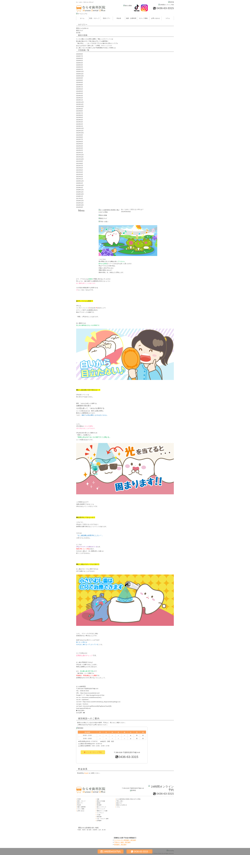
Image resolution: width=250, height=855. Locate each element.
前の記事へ (81, 710)
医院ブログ (79, 30)
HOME (79, 799)
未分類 (78, 32)
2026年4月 (79, 63)
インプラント (87, 249)
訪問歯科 (87, 269)
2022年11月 (79, 130)
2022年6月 (79, 141)
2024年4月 (79, 93)
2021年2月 (79, 176)
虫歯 (87, 215)
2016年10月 (80, 205)
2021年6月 (79, 168)
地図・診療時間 (131, 18)
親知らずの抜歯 (87, 220)
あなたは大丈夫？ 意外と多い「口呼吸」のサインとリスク (94, 45)
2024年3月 (79, 95)
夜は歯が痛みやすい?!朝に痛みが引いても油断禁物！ (92, 41)
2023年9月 (79, 109)
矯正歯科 (87, 229)
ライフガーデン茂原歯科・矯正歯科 (125, 840)
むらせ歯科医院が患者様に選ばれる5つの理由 (128, 799)
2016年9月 (79, 207)
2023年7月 (79, 113)
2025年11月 (79, 74)
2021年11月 (79, 157)
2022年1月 (79, 152)
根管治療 (87, 259)
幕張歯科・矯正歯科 (120, 844)
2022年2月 (79, 150)
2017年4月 (79, 198)
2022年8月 (79, 137)
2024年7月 (79, 87)
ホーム (82, 18)
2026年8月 (79, 54)
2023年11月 (79, 104)
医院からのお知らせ (82, 28)
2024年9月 (79, 82)
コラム (168, 18)
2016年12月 (80, 200)
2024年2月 (79, 98)
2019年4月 (79, 187)
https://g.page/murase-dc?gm (95, 695)
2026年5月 (79, 60)
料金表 (119, 18)
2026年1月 (79, 69)
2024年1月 (79, 100)
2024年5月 (79, 91)
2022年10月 (80, 133)
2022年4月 (79, 146)
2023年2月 (79, 124)
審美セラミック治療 (87, 244)
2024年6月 (79, 89)
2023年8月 (79, 111)
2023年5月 (79, 117)
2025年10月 (80, 76)
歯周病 (87, 225)
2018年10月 (80, 194)
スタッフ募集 (143, 18)
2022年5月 (79, 144)
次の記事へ (79, 712)
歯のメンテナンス (87, 234)
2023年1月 (79, 126)
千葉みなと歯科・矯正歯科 (122, 842)
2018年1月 (79, 196)
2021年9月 (79, 161)
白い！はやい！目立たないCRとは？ (132, 209)
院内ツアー (106, 18)
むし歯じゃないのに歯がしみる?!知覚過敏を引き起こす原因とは (96, 47)
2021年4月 (79, 172)
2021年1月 (79, 179)
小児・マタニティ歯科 (87, 264)
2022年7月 (79, 139)
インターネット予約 (94, 752)
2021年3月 (79, 174)
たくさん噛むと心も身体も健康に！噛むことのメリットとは (94, 39)
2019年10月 (80, 185)
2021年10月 (80, 159)
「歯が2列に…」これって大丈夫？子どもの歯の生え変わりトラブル (97, 43)
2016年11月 (79, 203)
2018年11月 (79, 192)
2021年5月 (79, 170)
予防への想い (119, 801)
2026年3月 (79, 65)
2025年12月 (80, 71)
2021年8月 (79, 163)
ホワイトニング (87, 239)
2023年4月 (79, 119)
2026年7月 (79, 56)
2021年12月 (80, 154)
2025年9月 (79, 78)
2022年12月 (80, 128)
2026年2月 (79, 67)
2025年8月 (79, 80)
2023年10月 (80, 106)
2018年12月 (80, 189)
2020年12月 (80, 181)
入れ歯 (87, 254)
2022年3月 (79, 148)
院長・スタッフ (94, 18)
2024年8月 (79, 84)
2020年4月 (79, 183)
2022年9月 (79, 135)
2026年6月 (79, 58)
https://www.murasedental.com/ (90, 693)
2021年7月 (79, 165)
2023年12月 (80, 102)
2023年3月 (79, 122)
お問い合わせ (155, 18)
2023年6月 (79, 115)
